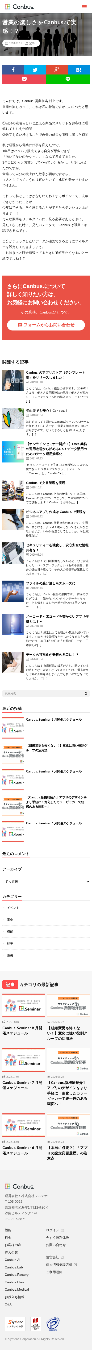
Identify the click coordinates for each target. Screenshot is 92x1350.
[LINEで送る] (68, 79)
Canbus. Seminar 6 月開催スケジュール (54, 823)
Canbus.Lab (14, 1267)
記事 (32, 43)
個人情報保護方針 (59, 1264)
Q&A (8, 1304)
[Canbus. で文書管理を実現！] (13, 490)
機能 (10, 931)
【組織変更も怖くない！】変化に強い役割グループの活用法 (67, 1033)
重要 (10, 955)
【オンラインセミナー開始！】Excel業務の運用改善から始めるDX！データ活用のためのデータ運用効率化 (56, 449)
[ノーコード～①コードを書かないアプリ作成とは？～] (13, 624)
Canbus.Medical (17, 1289)
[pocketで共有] (24, 79)
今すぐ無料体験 (57, 1237)
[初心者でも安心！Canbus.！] (13, 418)
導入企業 (11, 1252)
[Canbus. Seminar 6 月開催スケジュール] (13, 831)
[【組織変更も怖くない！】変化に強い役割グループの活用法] (13, 753)
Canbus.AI (12, 1260)
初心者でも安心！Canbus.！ (47, 411)
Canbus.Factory (17, 1274)
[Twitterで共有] (35, 69)
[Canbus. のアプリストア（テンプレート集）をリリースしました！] (13, 380)
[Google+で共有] (57, 69)
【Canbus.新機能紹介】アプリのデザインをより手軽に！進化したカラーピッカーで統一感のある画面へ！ (56, 801)
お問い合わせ (56, 1245)
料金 (8, 1237)
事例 (10, 919)
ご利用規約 (54, 1272)
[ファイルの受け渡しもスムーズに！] (13, 591)
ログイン (52, 1230)
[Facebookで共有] (13, 69)
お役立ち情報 (15, 1297)
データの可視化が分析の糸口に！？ (52, 654)
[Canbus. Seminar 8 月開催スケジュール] (13, 728)
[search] (86, 693)
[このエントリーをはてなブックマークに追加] (79, 69)
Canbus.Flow (14, 1282)
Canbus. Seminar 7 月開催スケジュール (54, 771)
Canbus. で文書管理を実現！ (47, 483)
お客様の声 (13, 1245)
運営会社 (52, 1257)
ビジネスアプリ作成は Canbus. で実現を (56, 512)
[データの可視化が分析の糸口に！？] (13, 662)
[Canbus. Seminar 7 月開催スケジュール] (13, 779)
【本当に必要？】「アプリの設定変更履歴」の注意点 (67, 1152)
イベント (13, 907)
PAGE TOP (84, 1303)
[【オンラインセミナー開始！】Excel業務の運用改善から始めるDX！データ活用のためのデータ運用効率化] (13, 451)
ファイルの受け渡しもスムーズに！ (52, 583)
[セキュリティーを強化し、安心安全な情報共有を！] (13, 553)
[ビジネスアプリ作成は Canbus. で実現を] (13, 519)
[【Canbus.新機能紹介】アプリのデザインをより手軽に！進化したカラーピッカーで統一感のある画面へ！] (13, 805)
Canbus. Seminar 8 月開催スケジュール (54, 719)
